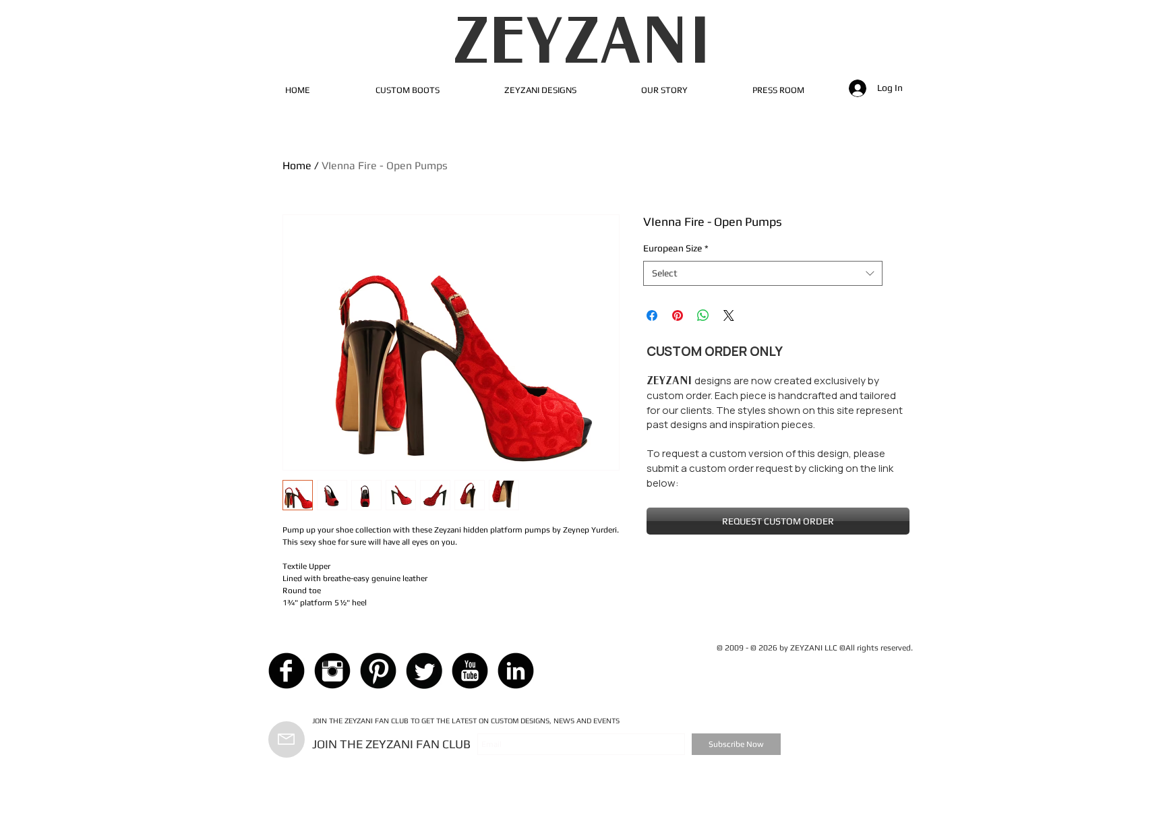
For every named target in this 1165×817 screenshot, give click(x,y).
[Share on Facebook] (652, 315)
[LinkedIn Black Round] (516, 671)
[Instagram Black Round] (332, 671)
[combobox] (763, 273)
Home (296, 165)
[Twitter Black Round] (424, 671)
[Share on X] (729, 315)
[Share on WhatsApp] (703, 315)
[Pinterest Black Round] (378, 671)
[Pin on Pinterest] (677, 315)
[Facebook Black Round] (286, 671)
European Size (676, 248)
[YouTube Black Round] (470, 671)
